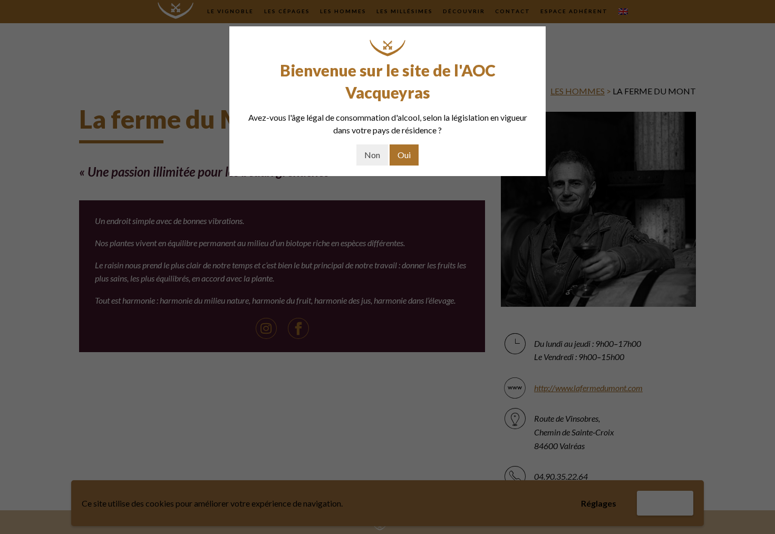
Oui (404, 155)
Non (372, 155)
